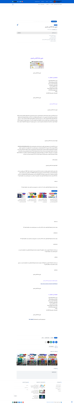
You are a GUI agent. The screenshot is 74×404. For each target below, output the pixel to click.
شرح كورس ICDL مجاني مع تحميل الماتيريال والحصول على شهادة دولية (34, 387)
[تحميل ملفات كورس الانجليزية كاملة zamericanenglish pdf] (42, 397)
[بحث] (12, 4)
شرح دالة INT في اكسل (52, 35)
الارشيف (47, 1)
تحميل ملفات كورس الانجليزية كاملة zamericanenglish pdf (35, 397)
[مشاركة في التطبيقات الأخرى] (46, 342)
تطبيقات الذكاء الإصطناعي (58, 4)
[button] (53, 342)
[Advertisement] (37, 14)
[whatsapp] (12, 1)
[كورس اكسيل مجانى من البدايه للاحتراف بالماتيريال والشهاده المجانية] (42, 391)
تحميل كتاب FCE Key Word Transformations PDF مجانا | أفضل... (21, 363)
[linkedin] (17, 1)
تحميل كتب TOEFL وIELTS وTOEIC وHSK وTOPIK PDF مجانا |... (41, 21)
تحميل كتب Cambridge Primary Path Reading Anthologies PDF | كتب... (53, 200)
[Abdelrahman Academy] (57, 1)
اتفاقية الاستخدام (58, 386)
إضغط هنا (31, 319)
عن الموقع (42, 1)
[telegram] (20, 1)
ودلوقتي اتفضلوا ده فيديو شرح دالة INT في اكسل (49, 39)
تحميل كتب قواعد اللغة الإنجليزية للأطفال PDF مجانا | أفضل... (31, 200)
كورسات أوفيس (47, 337)
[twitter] (15, 1)
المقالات (47, 4)
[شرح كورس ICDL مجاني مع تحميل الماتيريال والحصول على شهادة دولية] (42, 386)
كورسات (51, 4)
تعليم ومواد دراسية (41, 4)
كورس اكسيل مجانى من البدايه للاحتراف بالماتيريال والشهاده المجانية (34, 392)
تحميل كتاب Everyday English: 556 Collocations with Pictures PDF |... (22, 200)
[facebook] (19, 1)
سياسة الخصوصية (37, 1)
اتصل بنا (51, 1)
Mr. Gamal (53, 29)
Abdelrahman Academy (50, 402)
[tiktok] (14, 1)
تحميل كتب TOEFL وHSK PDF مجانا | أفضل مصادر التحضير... (52, 363)
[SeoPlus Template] (61, 402)
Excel (42, 337)
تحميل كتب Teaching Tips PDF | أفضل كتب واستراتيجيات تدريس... (42, 363)
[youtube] (22, 1)
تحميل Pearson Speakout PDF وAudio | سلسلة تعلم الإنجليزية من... (42, 200)
